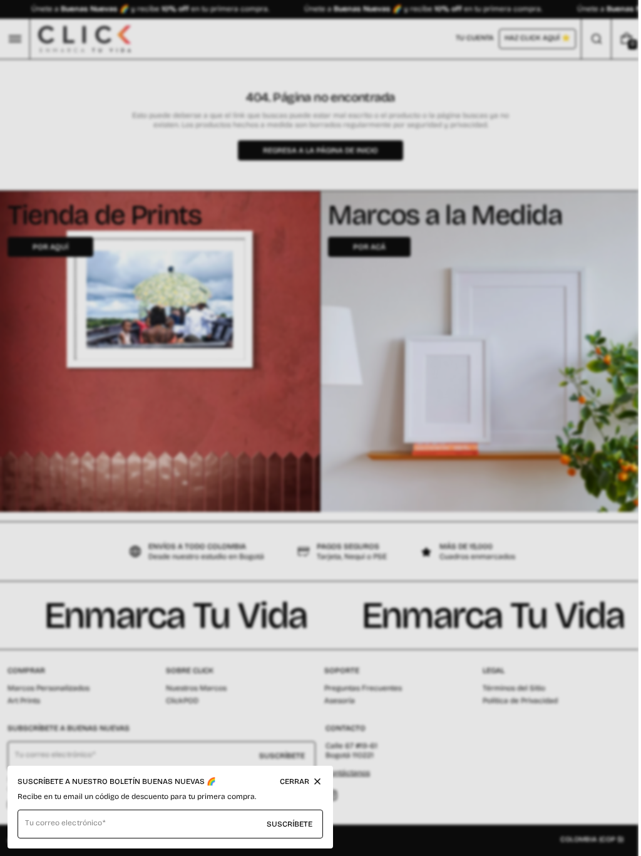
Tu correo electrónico (63, 822)
